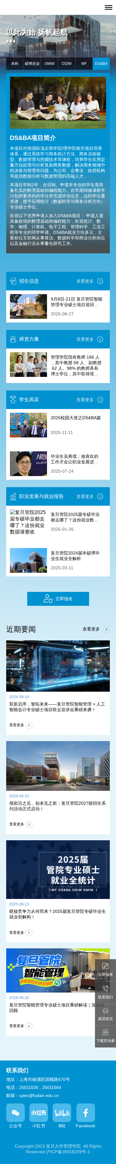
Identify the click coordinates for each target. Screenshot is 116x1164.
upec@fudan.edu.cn (39, 1095)
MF (84, 63)
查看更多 (85, 281)
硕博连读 (32, 63)
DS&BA (101, 63)
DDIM (66, 63)
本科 (15, 63)
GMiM (49, 63)
